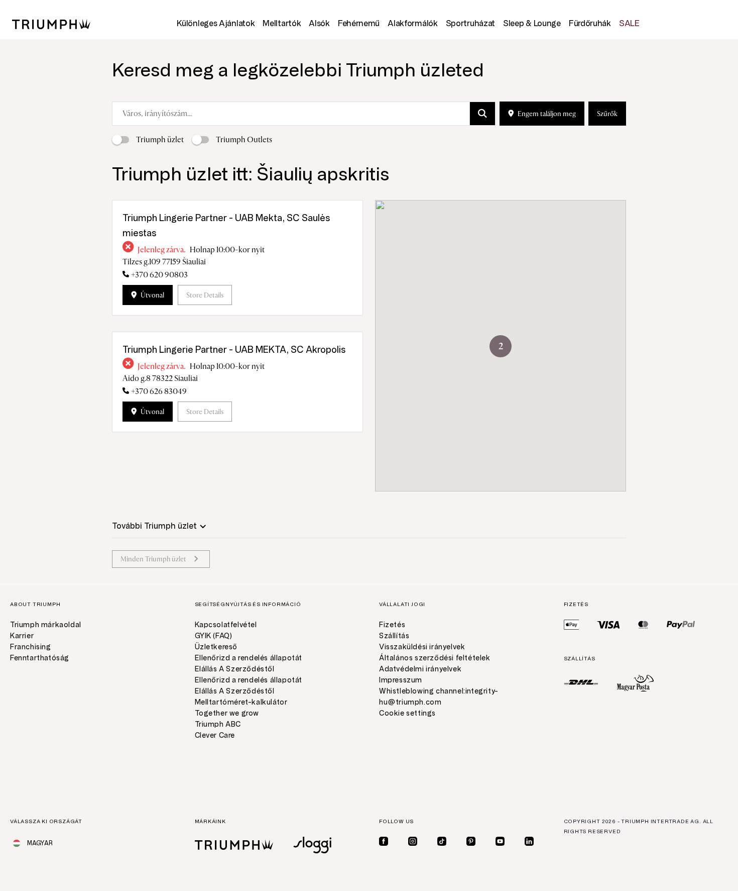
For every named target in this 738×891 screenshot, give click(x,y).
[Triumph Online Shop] (51, 23)
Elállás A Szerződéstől (235, 669)
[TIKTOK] (441, 841)
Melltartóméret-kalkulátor (241, 702)
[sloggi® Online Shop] (312, 845)
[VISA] (608, 625)
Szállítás (394, 636)
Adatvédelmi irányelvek (420, 669)
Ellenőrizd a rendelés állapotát (249, 658)
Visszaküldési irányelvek (422, 647)
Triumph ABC (218, 724)
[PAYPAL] (681, 625)
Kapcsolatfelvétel (226, 625)
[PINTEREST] (470, 841)
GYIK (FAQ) (213, 636)
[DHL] (581, 682)
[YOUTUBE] (500, 841)
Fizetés (392, 625)
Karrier (22, 636)
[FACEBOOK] (383, 841)
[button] (500, 346)
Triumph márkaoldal (45, 625)
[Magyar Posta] (635, 682)
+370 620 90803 (159, 275)
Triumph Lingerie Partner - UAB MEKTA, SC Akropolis (233, 350)
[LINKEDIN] (529, 841)
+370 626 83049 (159, 391)
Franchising (30, 647)
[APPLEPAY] (571, 625)
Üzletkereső (216, 647)
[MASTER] (643, 625)
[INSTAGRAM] (412, 841)
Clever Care (215, 735)
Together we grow (227, 713)
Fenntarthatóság (39, 658)
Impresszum (400, 680)
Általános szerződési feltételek (434, 658)
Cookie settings (407, 713)
